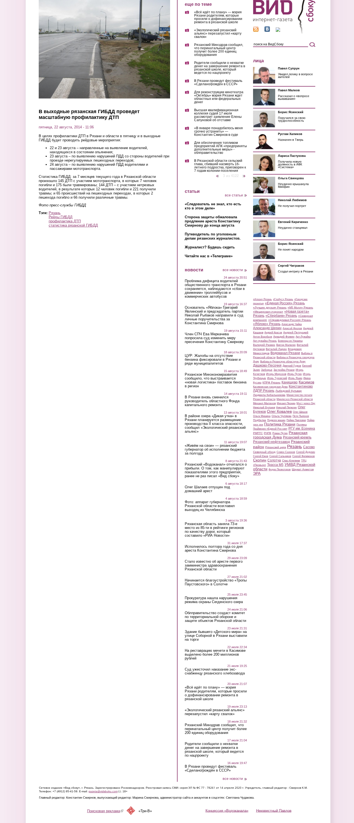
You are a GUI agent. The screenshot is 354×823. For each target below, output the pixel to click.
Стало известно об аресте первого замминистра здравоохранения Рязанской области (214, 565)
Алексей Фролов (292, 328)
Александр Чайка (292, 324)
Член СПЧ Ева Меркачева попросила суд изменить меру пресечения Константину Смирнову (214, 338)
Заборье (266, 369)
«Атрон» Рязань (262, 299)
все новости (233, 270)
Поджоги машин (276, 420)
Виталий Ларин (276, 349)
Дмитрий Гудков (292, 365)
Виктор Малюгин (286, 345)
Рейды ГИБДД (60, 217)
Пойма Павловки (296, 420)
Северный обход (264, 451)
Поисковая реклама (105, 811)
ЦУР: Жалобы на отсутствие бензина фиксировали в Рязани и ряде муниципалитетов (213, 359)
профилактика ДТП (65, 221)
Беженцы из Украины (290, 340)
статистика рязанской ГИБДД (73, 225)
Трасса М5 (275, 465)
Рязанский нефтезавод (271, 442)
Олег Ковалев (279, 411)
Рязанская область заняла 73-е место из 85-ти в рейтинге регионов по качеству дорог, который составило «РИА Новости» (214, 530)
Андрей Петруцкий (295, 332)
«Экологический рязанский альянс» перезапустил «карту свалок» (217, 33)
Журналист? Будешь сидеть (210, 247)
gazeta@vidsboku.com (104, 791)
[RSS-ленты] (256, 30)
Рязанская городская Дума (280, 434)
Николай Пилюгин (286, 407)
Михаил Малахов (264, 403)
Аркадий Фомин (284, 336)
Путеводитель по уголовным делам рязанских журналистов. (213, 236)
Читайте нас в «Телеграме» (209, 256)
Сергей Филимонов (303, 456)
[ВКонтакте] (267, 30)
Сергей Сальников (280, 456)
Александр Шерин (267, 328)
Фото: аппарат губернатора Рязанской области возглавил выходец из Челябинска (210, 506)
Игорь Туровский (277, 378)
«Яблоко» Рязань (266, 324)
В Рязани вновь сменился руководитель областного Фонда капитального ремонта (212, 401)
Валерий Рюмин (264, 344)
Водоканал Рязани (285, 353)
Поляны (301, 424)
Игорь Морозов (276, 373)
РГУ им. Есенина (301, 428)
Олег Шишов (300, 412)
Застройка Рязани (284, 369)
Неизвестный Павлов (273, 810)
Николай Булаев (264, 407)
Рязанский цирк (275, 447)
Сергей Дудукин (305, 452)
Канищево (290, 382)
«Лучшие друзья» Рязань (270, 307)
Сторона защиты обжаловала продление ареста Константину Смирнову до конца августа (212, 221)
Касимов (306, 382)
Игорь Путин (294, 374)
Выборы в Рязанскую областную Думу (283, 361)
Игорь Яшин (295, 378)
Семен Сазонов (286, 452)
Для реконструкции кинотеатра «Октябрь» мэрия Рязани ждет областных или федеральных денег (218, 97)
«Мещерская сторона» (268, 311)
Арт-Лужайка (303, 336)
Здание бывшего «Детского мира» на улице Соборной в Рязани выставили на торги (216, 636)
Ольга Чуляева (281, 415)
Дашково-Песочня (267, 365)
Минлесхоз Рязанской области (295, 399)
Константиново (301, 386)
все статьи (234, 195)
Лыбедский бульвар (288, 390)
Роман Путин (280, 433)
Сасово (309, 447)
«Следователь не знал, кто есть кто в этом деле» (213, 206)
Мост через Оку (305, 403)
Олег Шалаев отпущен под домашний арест (207, 489)
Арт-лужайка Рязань (265, 340)
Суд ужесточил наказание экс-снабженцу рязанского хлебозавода (215, 671)
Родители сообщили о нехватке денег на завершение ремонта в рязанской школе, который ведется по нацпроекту (219, 68)
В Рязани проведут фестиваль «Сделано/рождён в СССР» (218, 82)
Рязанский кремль (297, 437)
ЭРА (257, 473)
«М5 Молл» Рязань (300, 307)
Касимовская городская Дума (270, 386)
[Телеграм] (278, 30)
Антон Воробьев (262, 336)
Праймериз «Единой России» (270, 428)
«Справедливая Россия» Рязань (289, 319)
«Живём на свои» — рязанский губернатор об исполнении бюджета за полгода (215, 449)
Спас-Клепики (291, 460)
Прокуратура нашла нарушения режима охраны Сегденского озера (214, 600)
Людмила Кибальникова (269, 394)
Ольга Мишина (261, 416)
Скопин (259, 460)
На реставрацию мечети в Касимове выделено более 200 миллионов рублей (215, 654)
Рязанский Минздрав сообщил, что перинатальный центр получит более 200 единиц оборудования (218, 50)
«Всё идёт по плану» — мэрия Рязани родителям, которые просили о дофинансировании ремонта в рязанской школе (218, 17)
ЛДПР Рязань (263, 391)
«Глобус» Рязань (283, 299)
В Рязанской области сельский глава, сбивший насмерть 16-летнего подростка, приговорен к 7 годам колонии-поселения (220, 165)
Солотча (274, 460)
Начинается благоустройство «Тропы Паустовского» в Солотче (216, 582)
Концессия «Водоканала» (226, 810)
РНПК (267, 433)
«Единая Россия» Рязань (285, 303)
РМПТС (258, 433)
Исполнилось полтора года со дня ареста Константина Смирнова (214, 548)
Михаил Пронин (286, 403)
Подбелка (259, 420)
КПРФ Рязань (271, 382)
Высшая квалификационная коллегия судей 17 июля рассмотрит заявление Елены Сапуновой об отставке (218, 115)
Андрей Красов (273, 332)
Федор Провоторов (280, 469)
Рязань (55, 213)
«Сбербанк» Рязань (281, 316)
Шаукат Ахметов (303, 469)
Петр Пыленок (301, 416)
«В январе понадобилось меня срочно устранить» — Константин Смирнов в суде (218, 131)
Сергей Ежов (260, 456)
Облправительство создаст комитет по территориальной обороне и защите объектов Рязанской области (215, 617)
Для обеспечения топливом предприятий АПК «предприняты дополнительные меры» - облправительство (220, 148)
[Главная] (284, 33)
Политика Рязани (279, 424)
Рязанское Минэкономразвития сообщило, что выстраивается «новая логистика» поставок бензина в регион (215, 380)
